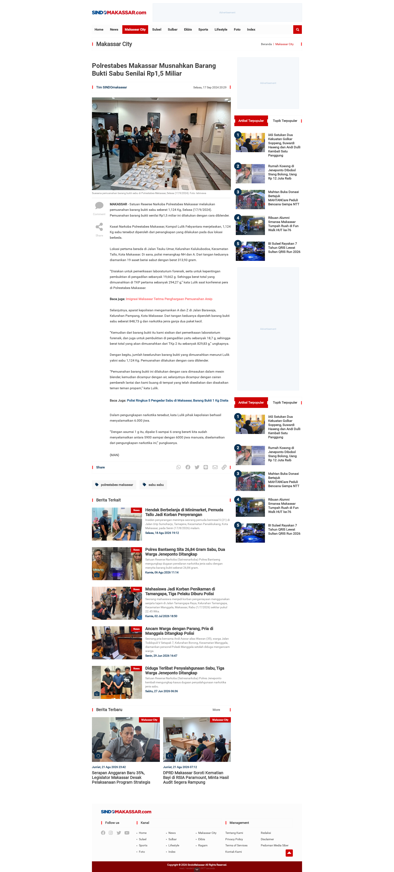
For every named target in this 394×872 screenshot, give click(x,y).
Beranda (266, 44)
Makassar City (135, 29)
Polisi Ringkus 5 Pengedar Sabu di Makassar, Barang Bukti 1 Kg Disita (177, 400)
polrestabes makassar (116, 485)
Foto (237, 29)
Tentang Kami (234, 832)
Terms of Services (236, 845)
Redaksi (266, 832)
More (216, 710)
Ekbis (188, 29)
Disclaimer (267, 839)
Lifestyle (221, 29)
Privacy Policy (234, 839)
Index (251, 29)
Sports (203, 29)
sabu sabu (156, 485)
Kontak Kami (233, 851)
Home (99, 29)
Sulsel (156, 29)
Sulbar (173, 29)
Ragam (202, 845)
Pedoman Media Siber (275, 845)
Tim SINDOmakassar (111, 87)
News (114, 29)
